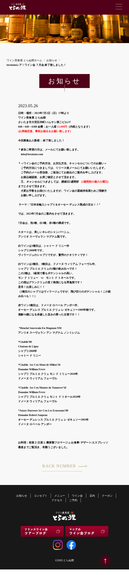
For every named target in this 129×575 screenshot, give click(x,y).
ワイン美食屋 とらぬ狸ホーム (24, 60)
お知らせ (51, 60)
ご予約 (73, 500)
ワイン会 (77, 495)
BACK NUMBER (59, 466)
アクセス (57, 500)
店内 (92, 495)
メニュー (59, 495)
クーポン (107, 495)
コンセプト (40, 495)
